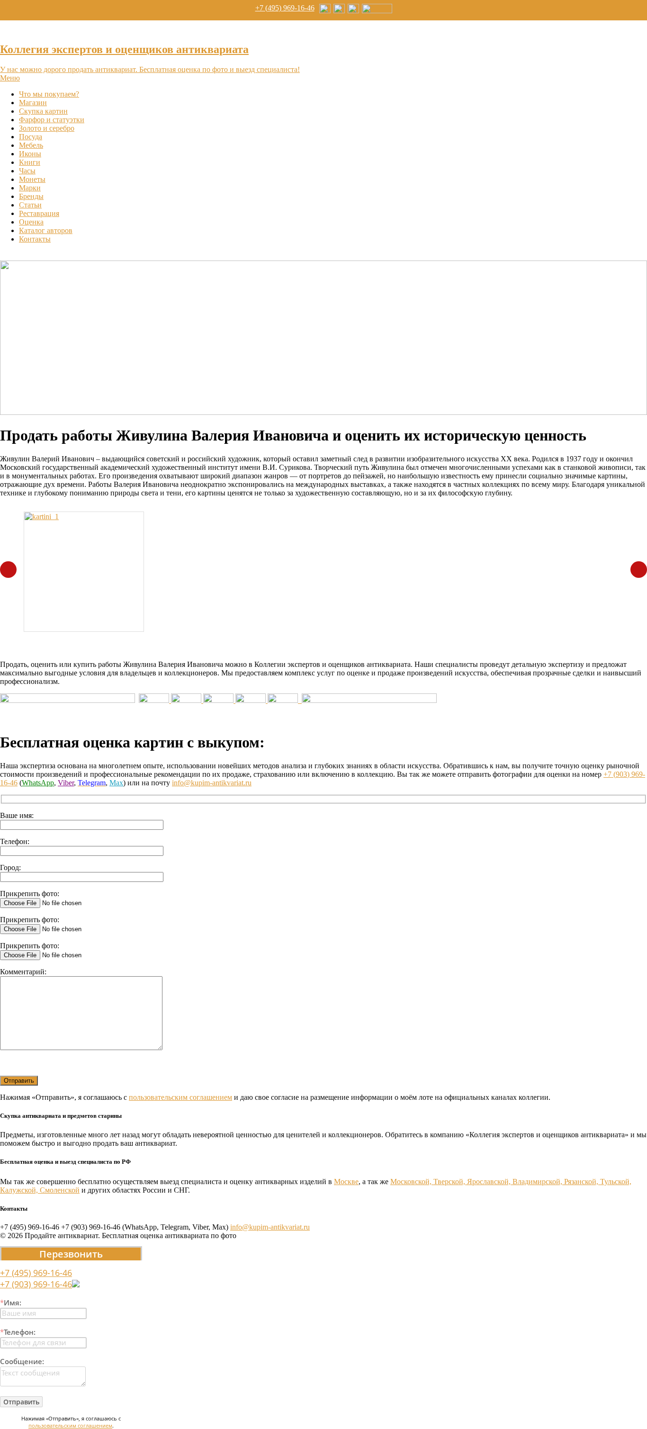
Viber (66, 783)
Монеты (32, 179)
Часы (27, 171)
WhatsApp (38, 783)
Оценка (31, 222)
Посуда (30, 137)
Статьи (30, 205)
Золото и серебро (46, 128)
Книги (29, 162)
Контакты (35, 239)
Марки (30, 188)
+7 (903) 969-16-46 (36, 1284)
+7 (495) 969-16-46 (285, 8)
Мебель (31, 145)
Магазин (33, 103)
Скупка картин (43, 111)
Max (116, 783)
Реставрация (39, 213)
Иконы (30, 154)
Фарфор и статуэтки (51, 120)
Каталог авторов (45, 230)
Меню (10, 78)
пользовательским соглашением (180, 1097)
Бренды (31, 196)
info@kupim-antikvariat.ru (212, 783)
